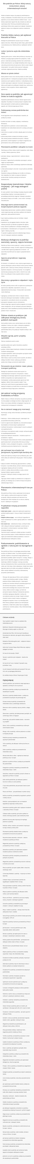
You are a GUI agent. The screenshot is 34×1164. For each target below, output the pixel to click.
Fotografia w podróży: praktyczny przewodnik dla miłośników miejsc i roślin (16, 1055)
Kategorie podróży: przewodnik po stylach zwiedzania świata (17, 1073)
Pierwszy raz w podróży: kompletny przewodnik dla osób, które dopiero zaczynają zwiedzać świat (16, 1091)
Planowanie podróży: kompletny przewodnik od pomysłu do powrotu (15, 857)
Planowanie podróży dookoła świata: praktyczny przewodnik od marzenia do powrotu (15, 832)
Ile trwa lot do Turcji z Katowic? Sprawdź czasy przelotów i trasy (15, 664)
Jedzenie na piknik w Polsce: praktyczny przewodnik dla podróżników (16, 762)
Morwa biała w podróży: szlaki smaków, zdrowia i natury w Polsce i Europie (16, 1133)
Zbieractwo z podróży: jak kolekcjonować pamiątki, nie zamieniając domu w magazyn (17, 714)
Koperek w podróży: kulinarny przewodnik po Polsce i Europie (17, 923)
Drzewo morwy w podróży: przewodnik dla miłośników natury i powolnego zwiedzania (14, 702)
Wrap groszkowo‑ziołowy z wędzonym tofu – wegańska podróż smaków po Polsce (14, 1031)
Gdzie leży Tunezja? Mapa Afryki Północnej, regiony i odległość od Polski (16, 648)
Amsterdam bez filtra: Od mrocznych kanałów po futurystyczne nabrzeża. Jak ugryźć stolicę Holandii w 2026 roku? (17, 635)
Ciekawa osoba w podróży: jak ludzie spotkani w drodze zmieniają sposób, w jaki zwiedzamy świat (16, 814)
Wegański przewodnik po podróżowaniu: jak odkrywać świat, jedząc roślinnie (14, 1025)
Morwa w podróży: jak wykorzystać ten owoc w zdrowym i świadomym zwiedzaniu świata (15, 935)
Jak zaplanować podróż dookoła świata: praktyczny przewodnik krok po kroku (16, 1085)
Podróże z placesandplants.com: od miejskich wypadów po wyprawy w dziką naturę (15, 802)
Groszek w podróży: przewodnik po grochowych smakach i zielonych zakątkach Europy (15, 905)
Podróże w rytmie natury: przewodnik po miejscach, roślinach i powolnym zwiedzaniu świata (16, 995)
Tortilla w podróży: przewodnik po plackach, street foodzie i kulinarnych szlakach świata (16, 1037)
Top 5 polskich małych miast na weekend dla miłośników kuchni (14, 622)
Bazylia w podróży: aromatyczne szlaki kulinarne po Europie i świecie (16, 1127)
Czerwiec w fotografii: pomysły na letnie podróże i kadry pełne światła (16, 989)
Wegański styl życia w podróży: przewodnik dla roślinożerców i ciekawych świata (15, 1121)
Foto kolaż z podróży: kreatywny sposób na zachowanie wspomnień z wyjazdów (14, 977)
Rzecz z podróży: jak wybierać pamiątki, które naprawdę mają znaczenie (15, 1049)
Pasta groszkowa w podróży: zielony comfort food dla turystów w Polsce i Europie (17, 887)
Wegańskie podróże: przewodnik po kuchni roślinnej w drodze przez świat (16, 863)
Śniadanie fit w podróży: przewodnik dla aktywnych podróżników (16, 971)
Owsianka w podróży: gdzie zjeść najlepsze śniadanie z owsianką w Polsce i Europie (17, 808)
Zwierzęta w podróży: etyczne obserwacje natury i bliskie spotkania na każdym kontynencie (16, 965)
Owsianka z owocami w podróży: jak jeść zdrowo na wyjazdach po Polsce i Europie (16, 775)
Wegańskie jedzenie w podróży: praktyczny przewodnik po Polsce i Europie (14, 844)
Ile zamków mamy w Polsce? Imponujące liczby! (15, 675)
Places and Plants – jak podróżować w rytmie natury (16, 791)
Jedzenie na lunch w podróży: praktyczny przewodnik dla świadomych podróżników (17, 1157)
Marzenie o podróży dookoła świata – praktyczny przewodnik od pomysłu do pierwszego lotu (15, 696)
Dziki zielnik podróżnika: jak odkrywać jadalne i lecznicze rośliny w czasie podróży (15, 781)
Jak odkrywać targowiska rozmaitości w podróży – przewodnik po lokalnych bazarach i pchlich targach (16, 1109)
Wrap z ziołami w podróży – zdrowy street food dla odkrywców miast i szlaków (16, 911)
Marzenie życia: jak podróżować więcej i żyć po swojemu (15, 947)
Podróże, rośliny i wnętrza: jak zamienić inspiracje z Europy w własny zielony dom (16, 826)
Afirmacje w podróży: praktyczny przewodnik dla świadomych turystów (15, 690)
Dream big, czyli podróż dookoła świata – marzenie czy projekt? (16, 720)
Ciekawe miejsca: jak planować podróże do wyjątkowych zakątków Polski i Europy (14, 881)
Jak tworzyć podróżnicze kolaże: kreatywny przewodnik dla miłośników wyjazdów (14, 1139)
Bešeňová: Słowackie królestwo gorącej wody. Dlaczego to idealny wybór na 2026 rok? (15, 628)
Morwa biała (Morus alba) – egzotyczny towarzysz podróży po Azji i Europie (16, 756)
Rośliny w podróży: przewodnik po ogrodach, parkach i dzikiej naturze (17, 796)
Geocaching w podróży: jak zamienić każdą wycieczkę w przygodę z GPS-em (17, 917)
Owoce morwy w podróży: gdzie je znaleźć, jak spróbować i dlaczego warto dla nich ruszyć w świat (16, 1007)
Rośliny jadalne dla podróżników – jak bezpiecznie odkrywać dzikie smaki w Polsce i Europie (16, 941)
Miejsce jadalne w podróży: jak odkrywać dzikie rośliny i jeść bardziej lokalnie (15, 893)
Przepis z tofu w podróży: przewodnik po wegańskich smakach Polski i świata (17, 1067)
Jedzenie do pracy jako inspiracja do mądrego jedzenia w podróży (15, 820)
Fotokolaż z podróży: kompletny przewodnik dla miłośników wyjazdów (15, 1001)
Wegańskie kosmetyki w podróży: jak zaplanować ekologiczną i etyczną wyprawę (15, 1061)
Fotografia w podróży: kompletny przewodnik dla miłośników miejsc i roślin (15, 769)
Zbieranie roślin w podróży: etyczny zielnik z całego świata (16, 708)
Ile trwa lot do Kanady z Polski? (11, 653)
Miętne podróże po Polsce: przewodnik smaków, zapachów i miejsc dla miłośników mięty (15, 953)
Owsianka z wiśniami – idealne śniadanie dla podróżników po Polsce (14, 1097)
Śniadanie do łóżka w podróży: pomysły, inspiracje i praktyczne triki (16, 959)
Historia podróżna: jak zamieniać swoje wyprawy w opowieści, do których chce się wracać (16, 684)
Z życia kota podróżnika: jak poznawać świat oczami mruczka (16, 786)
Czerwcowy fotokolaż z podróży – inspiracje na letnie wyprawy (17, 874)
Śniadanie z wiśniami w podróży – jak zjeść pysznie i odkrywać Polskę (16, 1013)
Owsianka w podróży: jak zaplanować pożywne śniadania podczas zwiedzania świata (15, 851)
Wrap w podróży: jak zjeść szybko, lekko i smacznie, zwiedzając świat (16, 869)
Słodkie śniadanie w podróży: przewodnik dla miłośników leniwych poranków (15, 1103)
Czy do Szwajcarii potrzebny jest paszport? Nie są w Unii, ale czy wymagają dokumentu (16, 670)
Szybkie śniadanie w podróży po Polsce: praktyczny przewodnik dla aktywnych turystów (16, 1043)
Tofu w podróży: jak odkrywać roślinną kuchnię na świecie (16, 744)
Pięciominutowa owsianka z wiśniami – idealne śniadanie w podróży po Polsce (15, 838)
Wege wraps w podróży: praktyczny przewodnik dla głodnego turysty (16, 1115)
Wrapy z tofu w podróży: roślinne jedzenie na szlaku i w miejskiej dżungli (17, 732)
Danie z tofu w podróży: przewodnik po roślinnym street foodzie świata (16, 726)
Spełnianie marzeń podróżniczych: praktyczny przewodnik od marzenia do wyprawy (15, 983)
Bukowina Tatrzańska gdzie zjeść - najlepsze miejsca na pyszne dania (16, 642)
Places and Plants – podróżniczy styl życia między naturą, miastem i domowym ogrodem (16, 899)
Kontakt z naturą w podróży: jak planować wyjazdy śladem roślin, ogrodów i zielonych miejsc (16, 1019)
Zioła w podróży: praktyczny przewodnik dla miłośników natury (14, 750)
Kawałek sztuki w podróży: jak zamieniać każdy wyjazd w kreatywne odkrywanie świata (15, 1151)
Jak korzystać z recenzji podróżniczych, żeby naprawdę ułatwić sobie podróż (14, 929)
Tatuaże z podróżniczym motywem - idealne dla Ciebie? (15, 658)
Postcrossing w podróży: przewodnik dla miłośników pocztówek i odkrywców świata (16, 1145)
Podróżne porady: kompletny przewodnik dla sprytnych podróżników (14, 738)
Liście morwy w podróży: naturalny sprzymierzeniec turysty (16, 1079)
